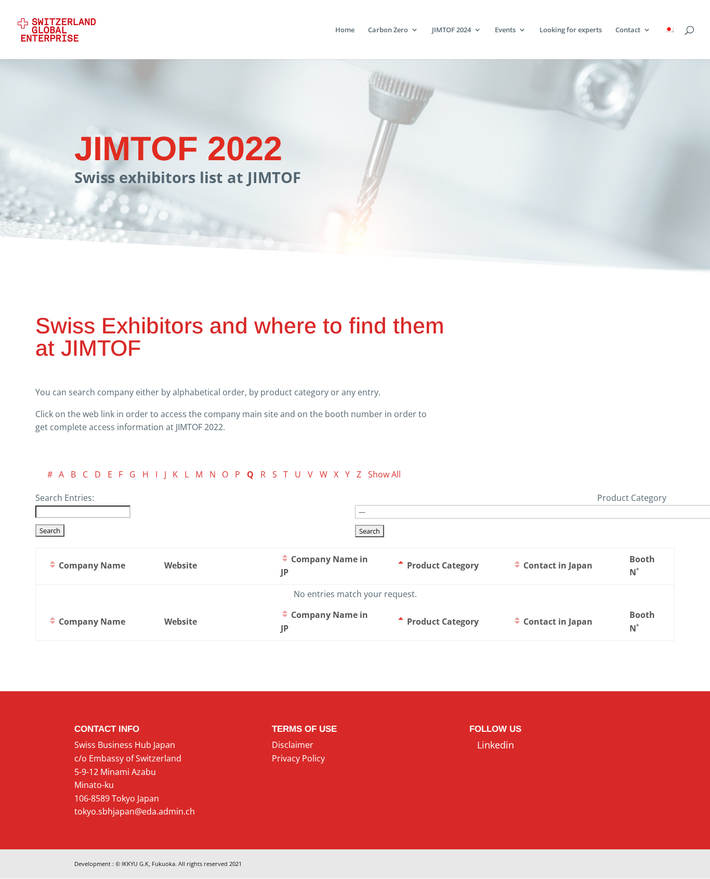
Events (505, 30)
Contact (627, 30)
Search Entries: (64, 497)
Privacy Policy (298, 758)
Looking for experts (571, 30)
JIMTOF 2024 (451, 30)
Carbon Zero (388, 30)
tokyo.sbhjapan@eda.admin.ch (134, 811)
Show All (384, 474)
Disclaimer (292, 745)
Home (344, 30)
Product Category (631, 497)
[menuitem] (669, 42)
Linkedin (491, 745)
